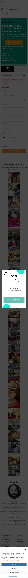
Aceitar (14, 564)
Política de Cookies (13, 576)
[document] (14, 289)
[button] (26, 549)
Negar (14, 568)
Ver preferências (14, 572)
